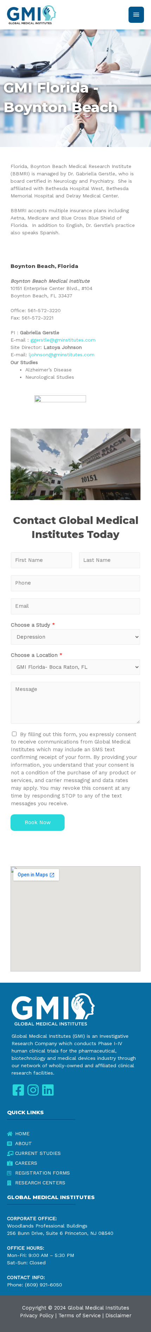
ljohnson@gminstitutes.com (61, 354)
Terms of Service (79, 1315)
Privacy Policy (37, 1315)
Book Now (38, 822)
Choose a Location (37, 655)
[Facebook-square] (18, 1090)
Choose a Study (33, 625)
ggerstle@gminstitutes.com (63, 340)
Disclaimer (118, 1315)
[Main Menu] (136, 15)
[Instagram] (32, 1090)
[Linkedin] (47, 1090)
